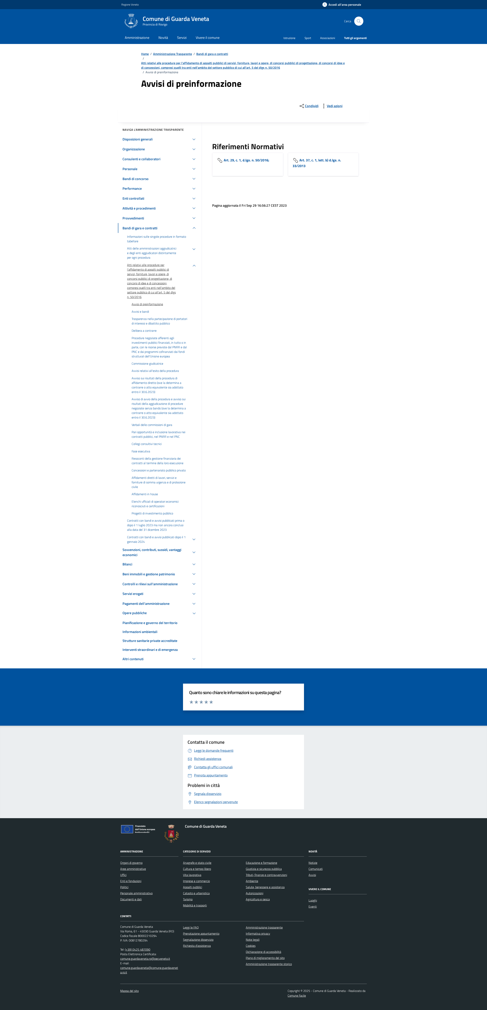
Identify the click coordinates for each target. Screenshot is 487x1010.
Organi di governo (131, 862)
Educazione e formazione (261, 862)
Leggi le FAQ (191, 927)
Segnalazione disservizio (198, 939)
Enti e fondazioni (130, 881)
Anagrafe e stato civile (197, 862)
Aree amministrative (133, 869)
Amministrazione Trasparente (172, 54)
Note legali (252, 939)
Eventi (313, 906)
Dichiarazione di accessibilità (263, 951)
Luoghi (313, 900)
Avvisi (312, 875)
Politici (124, 887)
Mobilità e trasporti (195, 905)
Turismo (188, 899)
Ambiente (252, 881)
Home (145, 54)
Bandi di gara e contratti (212, 54)
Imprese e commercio (196, 881)
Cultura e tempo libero (197, 869)
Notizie (313, 862)
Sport (308, 38)
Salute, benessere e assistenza (265, 887)
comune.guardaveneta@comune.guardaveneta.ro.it (149, 970)
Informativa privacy (258, 933)
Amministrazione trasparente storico (269, 964)
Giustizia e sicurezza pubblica (264, 869)
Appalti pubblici (192, 887)
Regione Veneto (130, 4)
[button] (342, 4)
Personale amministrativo (136, 893)
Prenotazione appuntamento (201, 933)
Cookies (250, 945)
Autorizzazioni (254, 893)
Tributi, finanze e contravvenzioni (266, 875)
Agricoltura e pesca (258, 899)
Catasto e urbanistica (196, 893)
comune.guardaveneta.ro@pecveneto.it (145, 958)
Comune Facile (297, 995)
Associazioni (327, 38)
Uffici (123, 875)
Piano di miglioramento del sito (265, 958)
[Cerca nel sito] (358, 21)
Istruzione (289, 38)
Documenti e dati (131, 899)
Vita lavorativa (192, 875)
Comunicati (316, 869)
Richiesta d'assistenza (197, 945)
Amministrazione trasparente (264, 927)
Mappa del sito (129, 990)
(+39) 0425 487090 (137, 949)
